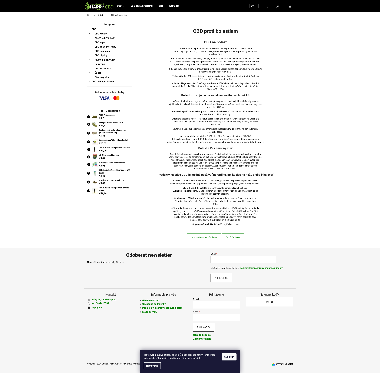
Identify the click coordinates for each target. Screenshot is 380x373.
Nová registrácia (202, 334)
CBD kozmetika (103, 68)
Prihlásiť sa (221, 278)
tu (200, 358)
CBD (94, 29)
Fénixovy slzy (102, 77)
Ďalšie (98, 72)
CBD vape (100, 42)
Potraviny (100, 64)
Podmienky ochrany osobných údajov (162, 307)
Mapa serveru (149, 311)
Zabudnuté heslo (202, 338)
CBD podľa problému (103, 81)
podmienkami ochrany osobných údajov (261, 268)
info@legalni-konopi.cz (104, 299)
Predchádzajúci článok (204, 237)
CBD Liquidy (101, 55)
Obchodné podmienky (154, 304)
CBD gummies (102, 51)
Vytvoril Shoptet (284, 364)
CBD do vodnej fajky (105, 46)
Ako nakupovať (150, 300)
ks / (269, 302)
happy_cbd (97, 307)
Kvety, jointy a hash (105, 38)
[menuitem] (121, 6)
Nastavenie (152, 365)
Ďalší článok (233, 237)
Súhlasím (229, 356)
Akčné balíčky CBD (105, 59)
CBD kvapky (101, 33)
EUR (253, 6)
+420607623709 (100, 303)
